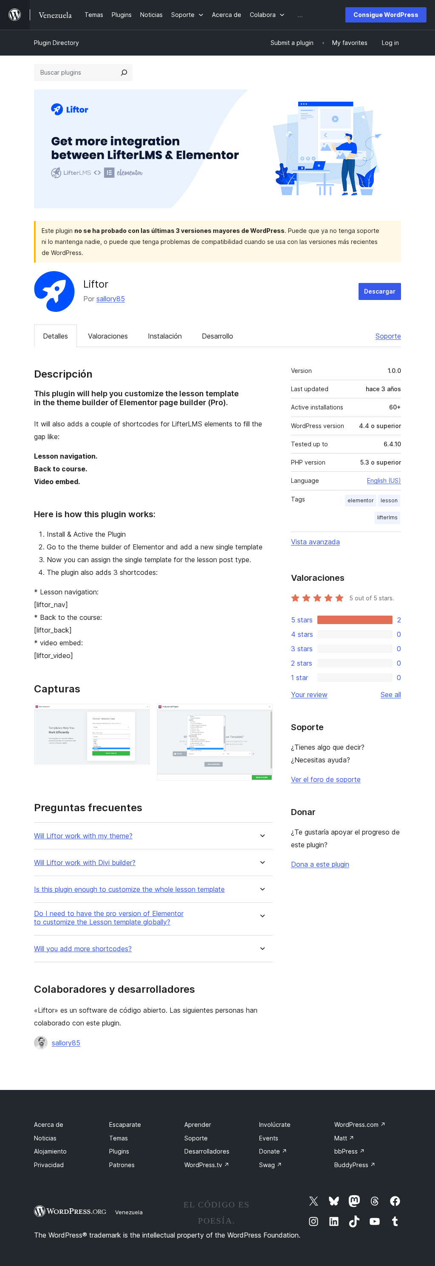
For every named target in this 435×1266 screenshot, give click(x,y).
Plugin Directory (56, 42)
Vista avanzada (315, 542)
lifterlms (387, 517)
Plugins (119, 1151)
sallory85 (110, 298)
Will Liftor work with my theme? (83, 836)
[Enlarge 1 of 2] (138, 715)
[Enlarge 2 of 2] (261, 715)
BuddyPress (355, 1164)
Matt (344, 1138)
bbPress (349, 1151)
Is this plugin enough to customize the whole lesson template (129, 889)
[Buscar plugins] (124, 72)
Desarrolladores (206, 1151)
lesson (389, 500)
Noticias (45, 1138)
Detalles (55, 336)
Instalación (165, 336)
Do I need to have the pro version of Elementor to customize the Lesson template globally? (109, 918)
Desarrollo (217, 336)
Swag (270, 1164)
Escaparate (125, 1124)
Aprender (197, 1124)
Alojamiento (50, 1151)
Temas (118, 1138)
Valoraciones (108, 336)
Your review (309, 694)
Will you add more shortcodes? (83, 949)
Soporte (388, 336)
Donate (273, 1151)
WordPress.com (360, 1124)
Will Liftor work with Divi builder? (85, 863)
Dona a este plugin (320, 864)
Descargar (379, 291)
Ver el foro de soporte (326, 779)
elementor (360, 500)
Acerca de (48, 1124)
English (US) (384, 480)
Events (268, 1138)
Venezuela (129, 1212)
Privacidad (49, 1164)
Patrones (122, 1164)
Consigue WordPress (385, 14)
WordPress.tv (206, 1164)
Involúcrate (275, 1124)
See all (391, 694)
